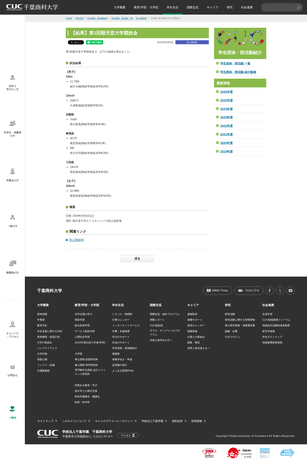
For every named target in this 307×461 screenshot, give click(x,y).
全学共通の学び (83, 314)
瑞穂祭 (116, 353)
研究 (230, 7)
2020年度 (226, 143)
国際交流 (192, 7)
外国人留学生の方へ (161, 340)
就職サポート (194, 319)
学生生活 (172, 7)
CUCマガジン (233, 336)
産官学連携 (268, 331)
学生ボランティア (272, 336)
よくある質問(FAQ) (123, 370)
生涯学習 (267, 314)
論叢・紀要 (231, 331)
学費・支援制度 (121, 331)
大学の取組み (44, 342)
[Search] (298, 7)
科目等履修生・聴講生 (87, 396)
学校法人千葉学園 (152, 421)
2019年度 (226, 151)
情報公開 (42, 359)
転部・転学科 (82, 402)
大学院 (78, 353)
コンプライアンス (47, 348)
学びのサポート (121, 336)
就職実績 (192, 331)
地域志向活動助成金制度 (276, 325)
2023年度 (226, 117)
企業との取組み (196, 336)
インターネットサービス (126, 325)
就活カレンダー (196, 325)
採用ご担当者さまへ (198, 348)
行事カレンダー (121, 319)
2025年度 (226, 100)
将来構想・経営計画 (48, 336)
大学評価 (42, 353)
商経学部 (80, 319)
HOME (69, 18)
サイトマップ (45, 421)
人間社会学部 (82, 336)
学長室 (41, 319)
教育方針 (42, 325)
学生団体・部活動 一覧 (122, 18)
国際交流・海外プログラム (165, 314)
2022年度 (226, 125)
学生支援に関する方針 (49, 331)
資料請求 (177, 421)
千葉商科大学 (49, 290)
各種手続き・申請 (122, 359)
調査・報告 (193, 342)
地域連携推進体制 (272, 342)
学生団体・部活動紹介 (97, 18)
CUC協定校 (156, 325)
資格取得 (192, 314)
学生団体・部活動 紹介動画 (238, 72)
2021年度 (226, 134)
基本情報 (42, 314)
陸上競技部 (141, 18)
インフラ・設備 (46, 365)
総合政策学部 (82, 325)
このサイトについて (74, 421)
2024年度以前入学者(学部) (90, 342)
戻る (137, 258)
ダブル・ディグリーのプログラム (165, 332)
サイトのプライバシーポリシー (114, 421)
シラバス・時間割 (122, 314)
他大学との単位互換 (86, 390)
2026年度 (226, 91)
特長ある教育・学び (86, 385)
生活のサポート (121, 342)
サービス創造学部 (85, 331)
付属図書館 (43, 370)
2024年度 (226, 109)
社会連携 (247, 7)
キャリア (212, 7)
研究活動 (230, 314)
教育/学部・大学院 (146, 7)
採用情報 (196, 421)
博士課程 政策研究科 (86, 359)
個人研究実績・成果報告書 (240, 325)
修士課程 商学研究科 (86, 365)
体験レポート (157, 319)
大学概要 (120, 7)
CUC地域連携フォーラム (276, 319)
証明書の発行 (119, 365)
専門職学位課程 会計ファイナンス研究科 (90, 371)
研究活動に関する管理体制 (240, 319)
